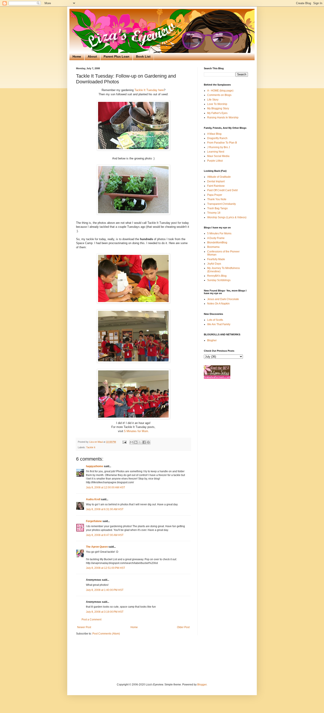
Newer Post (84, 627)
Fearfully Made (216, 259)
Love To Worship (217, 104)
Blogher (212, 340)
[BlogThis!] (136, 442)
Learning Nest (215, 151)
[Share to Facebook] (144, 442)
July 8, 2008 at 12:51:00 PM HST (105, 567)
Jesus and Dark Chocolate (223, 299)
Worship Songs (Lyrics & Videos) (226, 217)
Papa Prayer (214, 194)
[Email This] (131, 442)
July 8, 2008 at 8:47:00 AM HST (104, 535)
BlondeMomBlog (217, 242)
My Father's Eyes (217, 113)
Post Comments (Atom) (106, 633)
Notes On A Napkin (218, 303)
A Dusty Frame (216, 238)
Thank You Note (216, 199)
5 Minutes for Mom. (136, 431)
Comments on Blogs (219, 95)
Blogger (202, 684)
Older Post (183, 627)
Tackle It (90, 447)
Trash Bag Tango (217, 208)
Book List (143, 56)
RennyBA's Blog (217, 275)
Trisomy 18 (213, 212)
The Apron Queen (97, 546)
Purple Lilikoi (215, 160)
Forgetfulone (94, 521)
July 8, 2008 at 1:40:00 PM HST (104, 590)
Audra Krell (93, 499)
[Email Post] (124, 441)
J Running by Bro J (218, 147)
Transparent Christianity (221, 203)
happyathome (94, 466)
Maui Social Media (218, 156)
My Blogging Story (218, 108)
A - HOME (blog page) (220, 90)
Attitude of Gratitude (219, 176)
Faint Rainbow (216, 185)
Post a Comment (91, 619)
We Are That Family (218, 324)
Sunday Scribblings (219, 280)
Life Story (212, 99)
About (92, 56)
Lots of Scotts (215, 319)
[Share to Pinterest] (148, 442)
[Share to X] (140, 442)
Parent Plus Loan (116, 56)
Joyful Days (214, 263)
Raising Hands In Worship (222, 117)
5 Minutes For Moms (219, 233)
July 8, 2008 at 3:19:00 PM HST (104, 611)
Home (77, 56)
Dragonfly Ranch (217, 138)
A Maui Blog (214, 133)
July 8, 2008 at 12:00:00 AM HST (105, 487)
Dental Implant (216, 181)
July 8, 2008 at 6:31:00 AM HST (104, 509)
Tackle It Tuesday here (149, 90)
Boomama (213, 246)
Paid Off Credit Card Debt (222, 190)
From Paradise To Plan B (222, 142)
